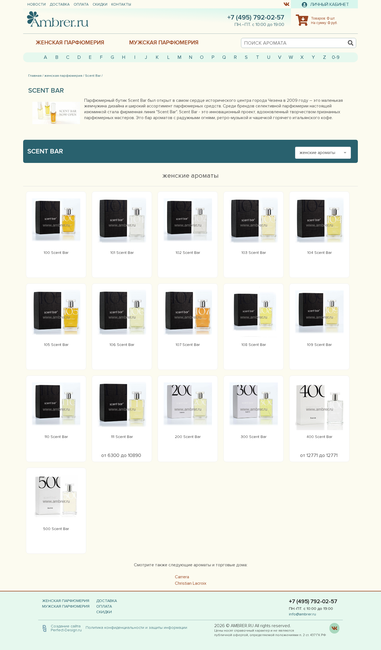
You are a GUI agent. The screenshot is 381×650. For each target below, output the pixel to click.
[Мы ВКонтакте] (286, 4)
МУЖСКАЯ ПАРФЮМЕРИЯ (164, 42)
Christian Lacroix (190, 583)
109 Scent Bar (319, 344)
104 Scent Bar (319, 252)
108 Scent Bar (254, 344)
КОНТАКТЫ (121, 4)
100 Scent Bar (56, 252)
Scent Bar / (94, 75)
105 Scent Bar (56, 344)
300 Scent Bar (253, 436)
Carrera (182, 577)
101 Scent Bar (122, 252)
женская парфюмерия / (64, 75)
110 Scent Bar (56, 436)
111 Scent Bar (122, 436)
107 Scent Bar (188, 344)
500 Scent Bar (56, 528)
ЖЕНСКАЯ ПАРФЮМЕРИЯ (70, 42)
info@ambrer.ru (302, 614)
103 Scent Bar (254, 252)
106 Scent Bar (122, 344)
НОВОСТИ (36, 4)
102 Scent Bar (188, 252)
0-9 (335, 57)
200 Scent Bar (188, 436)
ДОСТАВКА (60, 4)
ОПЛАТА (81, 4)
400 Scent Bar (319, 436)
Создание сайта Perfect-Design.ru (66, 628)
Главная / (36, 75)
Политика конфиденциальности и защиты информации (138, 627)
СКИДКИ (100, 4)
